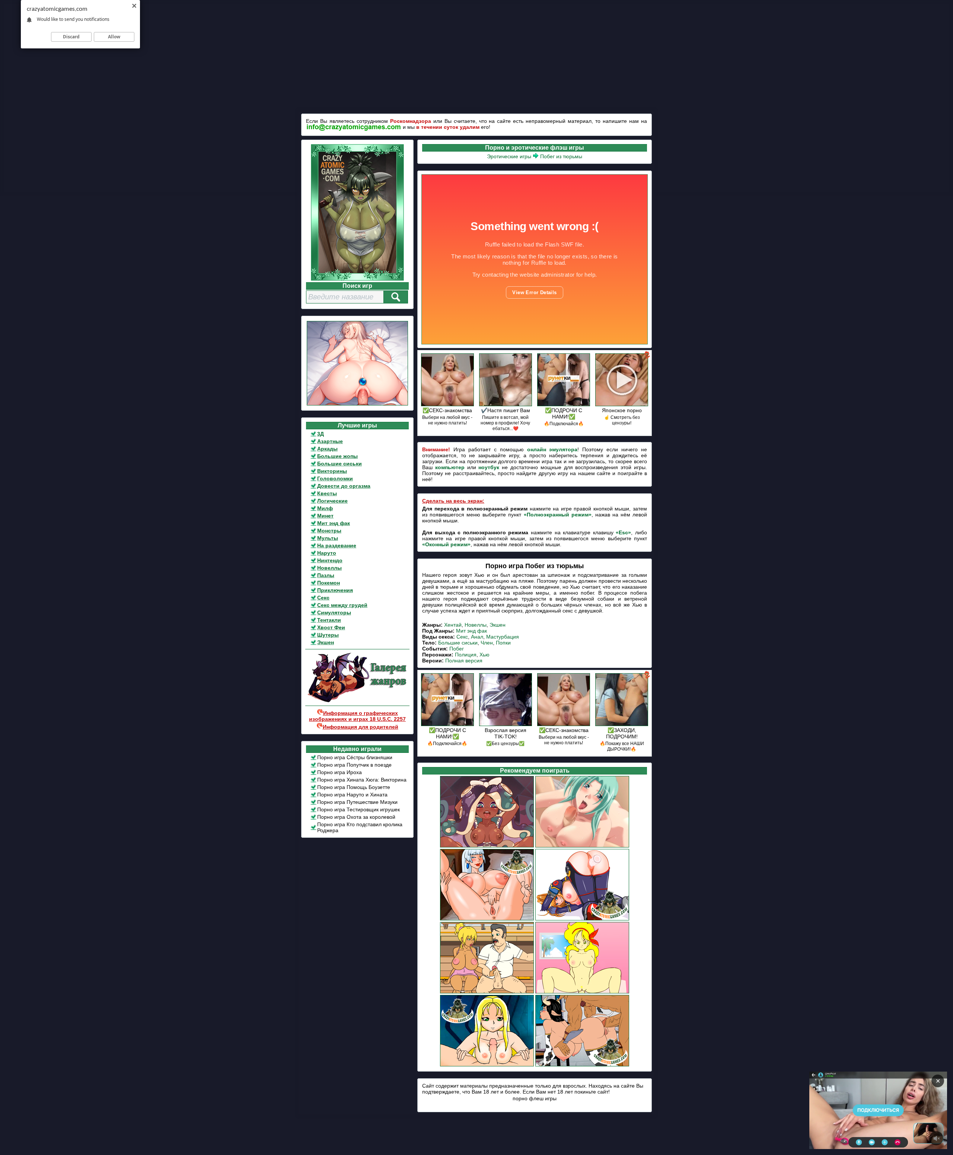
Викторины (332, 471)
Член (487, 643)
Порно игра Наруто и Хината (352, 795)
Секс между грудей (342, 605)
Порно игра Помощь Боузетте (353, 787)
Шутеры (328, 635)
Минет (325, 516)
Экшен (325, 642)
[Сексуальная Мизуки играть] (582, 919)
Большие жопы (337, 456)
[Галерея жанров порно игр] (357, 701)
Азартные (330, 441)
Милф (325, 508)
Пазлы (325, 575)
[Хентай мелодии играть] (582, 846)
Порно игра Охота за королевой (356, 817)
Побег (456, 649)
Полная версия (463, 661)
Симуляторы (334, 612)
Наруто (326, 553)
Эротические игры (509, 156)
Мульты (327, 538)
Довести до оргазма (343, 486)
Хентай (453, 625)
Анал (477, 637)
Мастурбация (502, 637)
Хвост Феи (331, 627)
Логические (332, 501)
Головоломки (335, 478)
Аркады (327, 449)
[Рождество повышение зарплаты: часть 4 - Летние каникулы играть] (487, 919)
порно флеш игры (535, 1098)
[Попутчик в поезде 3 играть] (487, 992)
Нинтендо (329, 560)
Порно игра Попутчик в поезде (354, 765)
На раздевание (336, 545)
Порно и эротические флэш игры (534, 147)
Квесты (327, 493)
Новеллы (329, 568)
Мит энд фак (333, 523)
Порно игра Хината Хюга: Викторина (362, 780)
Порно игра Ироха (339, 772)
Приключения (335, 590)
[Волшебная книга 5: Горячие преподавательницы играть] (582, 1065)
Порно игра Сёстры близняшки (354, 757)
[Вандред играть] (487, 1065)
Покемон (328, 583)
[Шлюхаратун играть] (487, 846)
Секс (323, 598)
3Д (320, 434)
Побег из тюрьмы (561, 156)
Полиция (465, 655)
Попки (503, 643)
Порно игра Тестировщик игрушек (358, 809)
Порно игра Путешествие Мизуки (357, 802)
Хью (484, 655)
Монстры (329, 531)
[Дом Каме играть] (582, 992)
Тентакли (329, 620)
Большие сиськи (339, 464)
